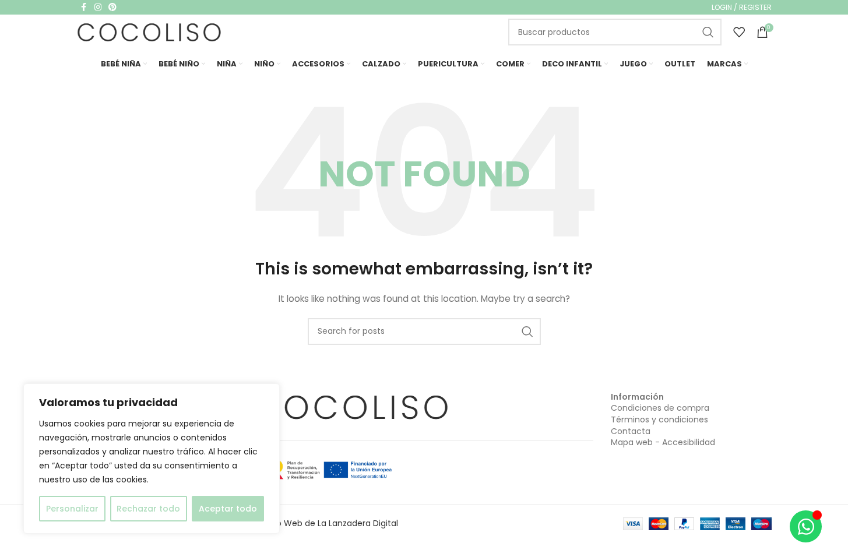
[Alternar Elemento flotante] (806, 526)
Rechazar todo (148, 508)
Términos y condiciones (659, 419)
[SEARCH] (708, 32)
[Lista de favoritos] (739, 32)
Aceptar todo (228, 508)
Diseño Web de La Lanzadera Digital (326, 523)
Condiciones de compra (660, 408)
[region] (151, 458)
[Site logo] (150, 31)
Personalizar (72, 508)
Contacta (630, 431)
